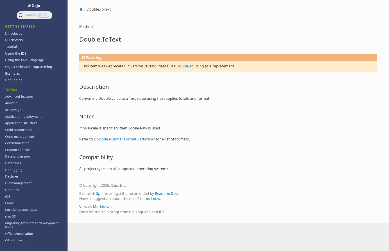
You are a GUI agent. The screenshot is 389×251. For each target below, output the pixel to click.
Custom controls (17, 150)
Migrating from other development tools (32, 225)
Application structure (21, 123)
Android (11, 103)
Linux (9, 203)
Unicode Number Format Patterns (123, 139)
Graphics (12, 190)
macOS (10, 216)
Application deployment (23, 116)
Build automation (18, 130)
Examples (12, 73)
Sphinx (102, 193)
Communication (17, 143)
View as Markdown (95, 206)
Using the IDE (15, 53)
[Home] (81, 9)
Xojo (35, 5)
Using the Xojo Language (24, 60)
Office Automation (19, 233)
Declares (11, 176)
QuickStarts (14, 40)
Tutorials (11, 46)
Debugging (14, 80)
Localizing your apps (21, 209)
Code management (19, 136)
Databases (13, 163)
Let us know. (150, 198)
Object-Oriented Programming (28, 66)
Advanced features (19, 96)
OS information (17, 240)
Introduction (15, 33)
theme (127, 193)
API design (13, 110)
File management (18, 183)
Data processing (17, 156)
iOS (7, 196)
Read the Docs (167, 193)
